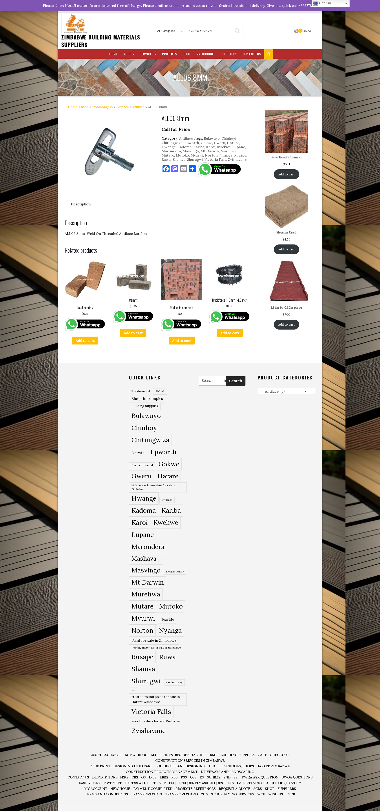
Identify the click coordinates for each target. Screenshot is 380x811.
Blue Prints (162, 755)
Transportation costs (186, 794)
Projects (169, 53)
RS (202, 777)
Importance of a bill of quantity (269, 783)
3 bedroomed (141, 391)
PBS (174, 777)
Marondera (171, 151)
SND (226, 777)
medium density (175, 571)
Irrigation (167, 499)
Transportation (146, 794)
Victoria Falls (215, 159)
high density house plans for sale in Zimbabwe (153, 487)
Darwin (138, 452)
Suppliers (229, 53)
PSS (184, 777)
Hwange (169, 147)
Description (81, 204)
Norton (211, 155)
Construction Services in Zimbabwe (190, 760)
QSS (193, 777)
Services (147, 53)
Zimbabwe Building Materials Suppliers (100, 40)
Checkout (279, 755)
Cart (262, 755)
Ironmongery (102, 107)
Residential (186, 755)
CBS (135, 777)
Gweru (219, 142)
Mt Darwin (210, 151)
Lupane (238, 147)
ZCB (291, 794)
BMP (213, 755)
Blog (186, 53)
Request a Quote (234, 789)
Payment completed (152, 789)
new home (120, 789)
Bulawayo (212, 138)
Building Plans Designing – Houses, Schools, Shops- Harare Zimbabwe (222, 766)
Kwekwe (224, 147)
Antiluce (138, 107)
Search (235, 381)
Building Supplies (145, 406)
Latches (123, 107)
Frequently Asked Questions (206, 783)
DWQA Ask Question (260, 777)
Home (113, 53)
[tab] (80, 204)
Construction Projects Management (162, 772)
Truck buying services (232, 794)
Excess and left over (145, 783)
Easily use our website (100, 783)
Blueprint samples (147, 398)
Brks (124, 777)
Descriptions (105, 777)
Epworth (191, 142)
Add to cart (85, 340)
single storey (174, 682)
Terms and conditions (106, 794)
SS (236, 777)
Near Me (167, 619)
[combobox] (287, 391)
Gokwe (206, 142)
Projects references (195, 789)
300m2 (159, 391)
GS (143, 777)
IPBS (153, 777)
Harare (233, 142)
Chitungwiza (172, 142)
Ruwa (166, 159)
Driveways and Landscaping (227, 772)
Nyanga (225, 155)
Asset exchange (106, 755)
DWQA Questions (297, 777)
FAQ (172, 783)
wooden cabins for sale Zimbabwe (156, 721)
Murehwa (228, 151)
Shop (127, 53)
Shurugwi (195, 159)
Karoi (210, 147)
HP (202, 755)
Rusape (240, 155)
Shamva (178, 159)
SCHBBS (213, 777)
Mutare (168, 155)
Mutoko (182, 155)
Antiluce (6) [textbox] (283, 391)
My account (205, 53)
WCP (261, 794)
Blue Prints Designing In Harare (121, 766)
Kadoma (184, 147)
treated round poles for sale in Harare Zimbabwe (156, 699)
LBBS (164, 777)
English (324, 3)
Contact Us (252, 53)
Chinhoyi (228, 138)
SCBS (257, 789)
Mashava (144, 558)
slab (134, 690)
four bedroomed (142, 465)
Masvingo (191, 151)
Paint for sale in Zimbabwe (154, 640)
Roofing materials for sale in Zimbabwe (156, 647)
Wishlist (276, 794)
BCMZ (130, 755)
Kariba (198, 147)
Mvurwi (197, 155)
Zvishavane (237, 159)
